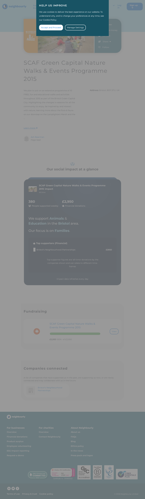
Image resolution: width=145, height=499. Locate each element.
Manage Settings (75, 27)
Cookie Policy (49, 20)
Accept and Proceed (51, 27)
